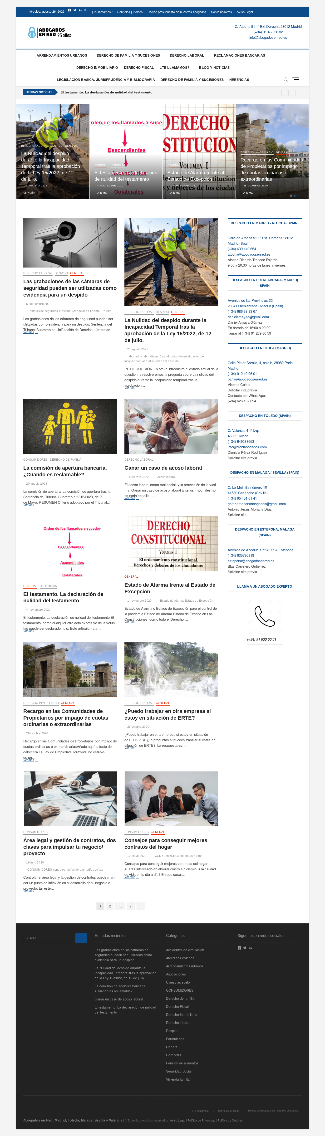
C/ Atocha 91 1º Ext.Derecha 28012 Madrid (268, 26)
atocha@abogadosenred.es (249, 254)
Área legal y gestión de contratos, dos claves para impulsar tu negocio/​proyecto (69, 847)
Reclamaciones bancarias (239, 55)
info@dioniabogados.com (247, 446)
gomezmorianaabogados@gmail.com (257, 503)
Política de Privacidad (201, 1120)
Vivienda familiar (178, 1079)
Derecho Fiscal (139, 67)
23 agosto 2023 (74, 185)
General (37, 152)
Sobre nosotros (221, 12)
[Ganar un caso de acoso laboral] (171, 426)
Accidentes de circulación (185, 949)
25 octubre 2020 (138, 726)
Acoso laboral (166, 477)
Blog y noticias (214, 67)
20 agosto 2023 (36, 483)
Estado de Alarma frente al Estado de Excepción (100, 92)
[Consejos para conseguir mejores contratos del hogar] (171, 798)
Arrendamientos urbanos (62, 55)
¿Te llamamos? (102, 12)
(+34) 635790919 (241, 555)
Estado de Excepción (199, 600)
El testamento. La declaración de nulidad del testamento (125, 1009)
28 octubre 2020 (294, 185)
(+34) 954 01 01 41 (242, 498)
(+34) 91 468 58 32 (268, 31)
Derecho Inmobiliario (97, 67)
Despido (22, 152)
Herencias (239, 80)
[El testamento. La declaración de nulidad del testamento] (70, 548)
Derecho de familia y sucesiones (128, 55)
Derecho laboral (73, 146)
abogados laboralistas (143, 356)
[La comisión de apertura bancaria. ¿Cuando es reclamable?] (70, 426)
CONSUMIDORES (35, 459)
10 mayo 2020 (137, 856)
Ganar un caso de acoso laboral (163, 468)
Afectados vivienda (180, 958)
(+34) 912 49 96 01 (242, 373)
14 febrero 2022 (138, 477)
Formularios (175, 1038)
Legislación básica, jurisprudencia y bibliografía (106, 80)
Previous (291, 93)
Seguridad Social (179, 1071)
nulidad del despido (165, 361)
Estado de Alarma (172, 600)
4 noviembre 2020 (148, 185)
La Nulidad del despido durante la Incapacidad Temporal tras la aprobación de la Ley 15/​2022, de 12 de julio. (89, 166)
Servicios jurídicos (130, 12)
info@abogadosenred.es (268, 37)
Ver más (68, 193)
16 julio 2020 (34, 862)
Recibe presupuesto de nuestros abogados (177, 12)
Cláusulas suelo (178, 982)
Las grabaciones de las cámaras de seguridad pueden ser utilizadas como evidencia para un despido (70, 288)
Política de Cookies (230, 1120)
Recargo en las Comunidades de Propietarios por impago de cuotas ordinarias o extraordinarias (65, 717)
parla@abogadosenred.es (248, 378)
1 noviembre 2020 (221, 185)
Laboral (95, 311)
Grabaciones (80, 311)
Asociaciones (176, 974)
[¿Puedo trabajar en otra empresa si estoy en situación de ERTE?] (171, 669)
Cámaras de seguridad (42, 311)
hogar (198, 856)
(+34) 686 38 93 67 (242, 311)
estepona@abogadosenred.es (251, 560)
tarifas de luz (94, 869)
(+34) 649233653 (241, 441)
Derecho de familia (66, 459)
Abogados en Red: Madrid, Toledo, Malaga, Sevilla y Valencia (73, 1120)
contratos (59, 869)
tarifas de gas (76, 869)
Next (298, 93)
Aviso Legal (245, 12)
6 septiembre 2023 (38, 304)
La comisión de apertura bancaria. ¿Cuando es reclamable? (120, 988)
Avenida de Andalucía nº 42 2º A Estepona (260, 549)
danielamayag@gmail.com (248, 316)
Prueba (106, 311)
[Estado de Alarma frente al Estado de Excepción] (171, 543)
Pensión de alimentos (182, 1063)
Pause (284, 93)
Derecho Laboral (187, 55)
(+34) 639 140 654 (242, 248)
